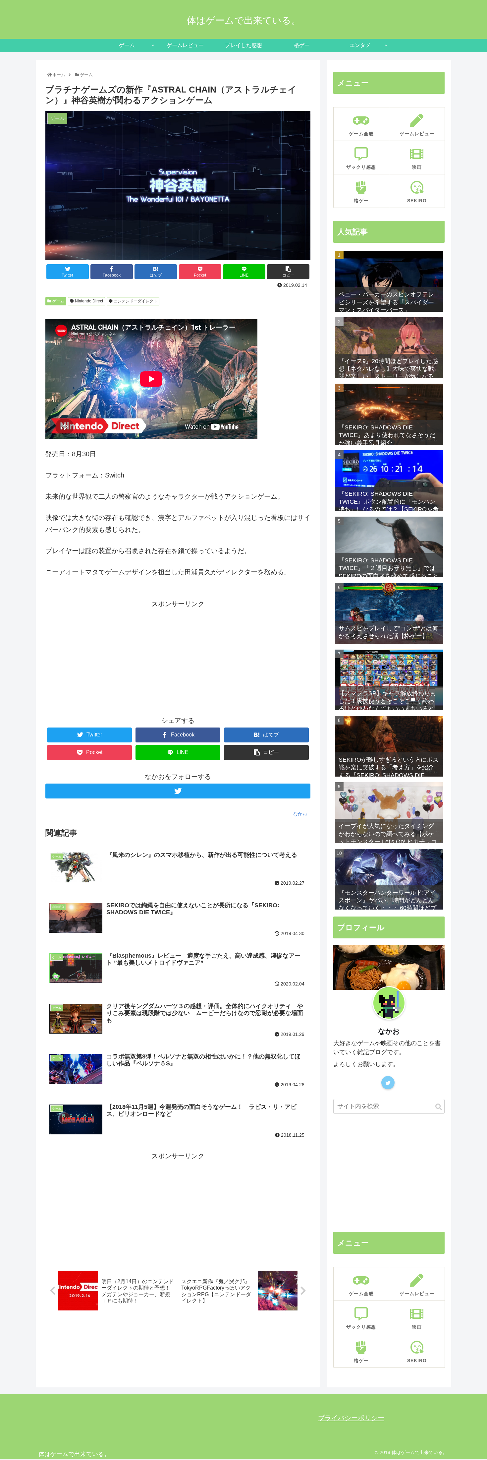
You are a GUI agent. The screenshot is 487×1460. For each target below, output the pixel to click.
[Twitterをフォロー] (177, 791)
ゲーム (57, 301)
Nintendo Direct (88, 301)
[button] (439, 1107)
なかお (389, 1031)
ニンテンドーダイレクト (135, 301)
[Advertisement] (177, 656)
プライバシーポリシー (351, 1418)
